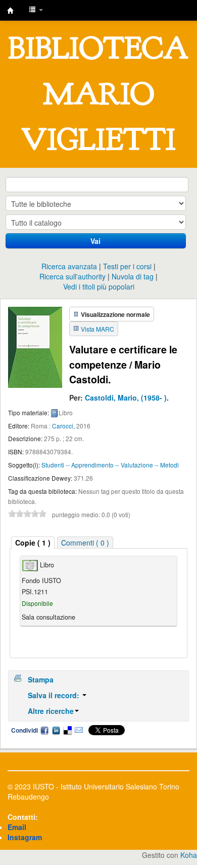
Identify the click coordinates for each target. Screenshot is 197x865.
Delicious (67, 730)
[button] (36, 10)
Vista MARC (97, 329)
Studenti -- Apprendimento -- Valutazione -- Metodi (110, 464)
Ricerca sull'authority (72, 276)
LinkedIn (56, 730)
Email (79, 730)
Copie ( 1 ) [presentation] (33, 542)
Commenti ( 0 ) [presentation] (85, 542)
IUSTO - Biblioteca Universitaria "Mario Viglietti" (10, 10)
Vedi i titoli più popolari (98, 286)
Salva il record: (54, 695)
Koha (188, 855)
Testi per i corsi (127, 266)
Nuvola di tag (133, 276)
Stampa (41, 679)
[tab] (33, 542)
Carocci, (63, 425)
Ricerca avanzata (69, 266)
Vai (95, 241)
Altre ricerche (51, 711)
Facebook (44, 730)
